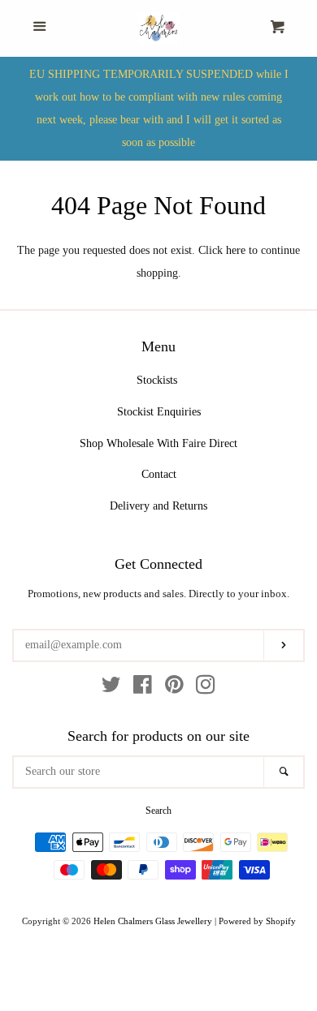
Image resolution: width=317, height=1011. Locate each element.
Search (158, 810)
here (235, 250)
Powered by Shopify (257, 921)
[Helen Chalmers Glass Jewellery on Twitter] (111, 688)
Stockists (157, 380)
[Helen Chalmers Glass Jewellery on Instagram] (205, 688)
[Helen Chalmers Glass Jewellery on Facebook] (142, 688)
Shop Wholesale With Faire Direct (158, 443)
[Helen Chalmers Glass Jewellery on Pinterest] (174, 688)
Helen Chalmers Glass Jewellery (152, 921)
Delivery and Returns (158, 506)
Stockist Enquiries (159, 412)
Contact (158, 474)
